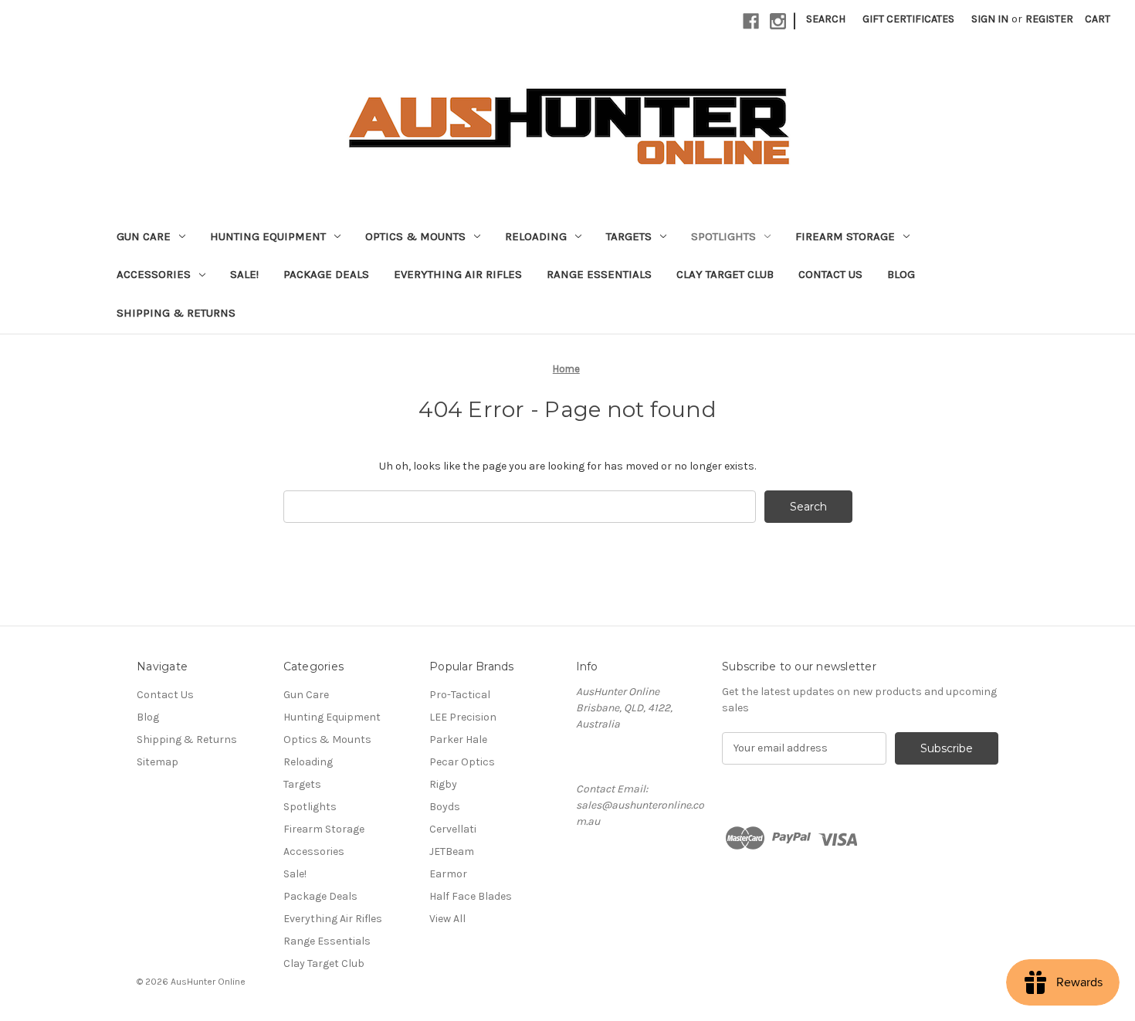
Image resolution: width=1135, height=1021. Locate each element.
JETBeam (451, 851)
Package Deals (326, 274)
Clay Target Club (725, 274)
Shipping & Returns (176, 313)
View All (447, 918)
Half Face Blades (470, 896)
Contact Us (830, 274)
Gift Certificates (908, 18)
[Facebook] (751, 21)
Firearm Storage (845, 236)
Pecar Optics (462, 761)
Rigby (443, 784)
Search (825, 18)
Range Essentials (599, 274)
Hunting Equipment (268, 236)
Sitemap (157, 761)
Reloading (536, 236)
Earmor (448, 873)
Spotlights (723, 236)
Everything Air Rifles (458, 274)
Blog (901, 274)
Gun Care (144, 236)
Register (1049, 18)
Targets (629, 236)
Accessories (154, 274)
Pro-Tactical (459, 694)
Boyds (444, 806)
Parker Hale (458, 739)
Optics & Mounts (415, 236)
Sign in (989, 18)
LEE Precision (462, 717)
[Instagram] (778, 21)
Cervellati (452, 829)
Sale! (244, 274)
